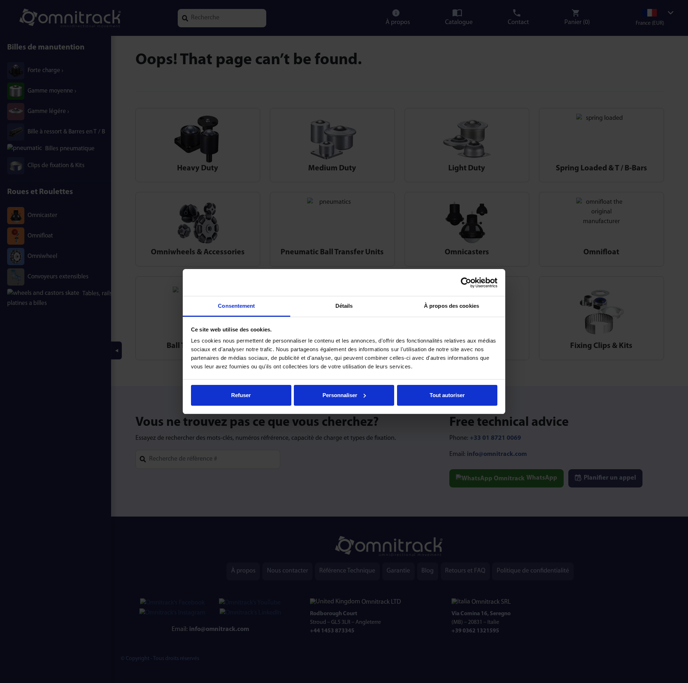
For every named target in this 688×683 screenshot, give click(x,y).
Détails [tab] (344, 306)
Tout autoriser (447, 395)
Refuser (241, 395)
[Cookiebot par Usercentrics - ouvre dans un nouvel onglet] (466, 282)
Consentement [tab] (236, 306)
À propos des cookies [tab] (451, 306)
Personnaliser (339, 395)
